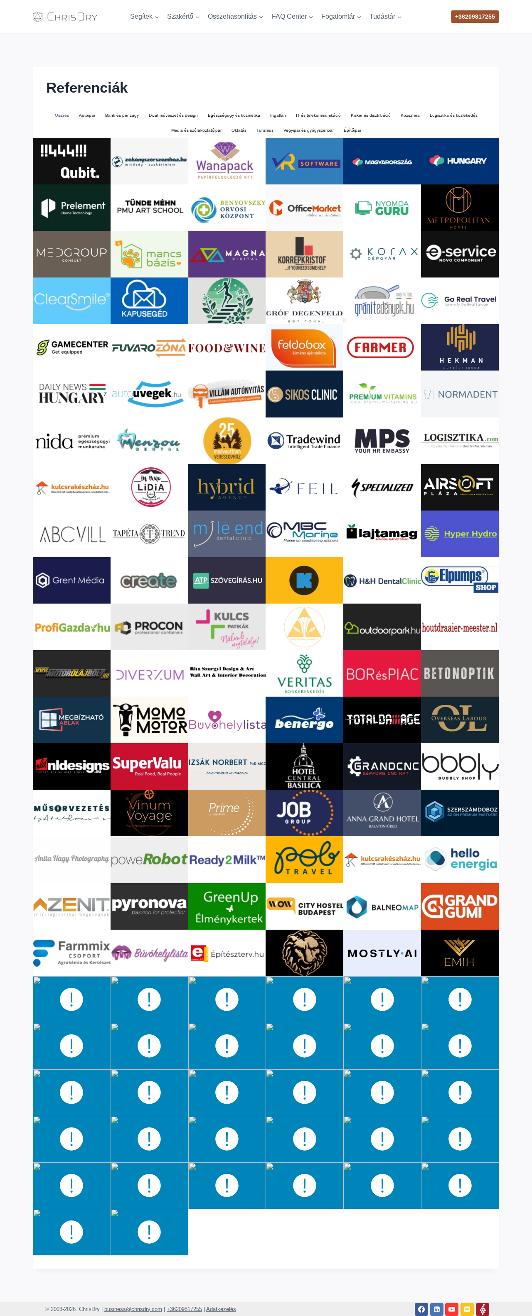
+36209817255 (475, 16)
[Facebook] (421, 1309)
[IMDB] (467, 1309)
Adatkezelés (221, 1309)
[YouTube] (451, 1309)
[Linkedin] (436, 1309)
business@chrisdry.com (133, 1309)
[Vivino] (482, 1309)
